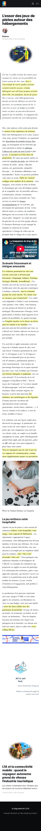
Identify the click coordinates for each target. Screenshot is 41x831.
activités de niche (17, 161)
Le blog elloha (17, 808)
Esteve (5, 36)
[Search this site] (33, 4)
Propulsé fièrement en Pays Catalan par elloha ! (20, 813)
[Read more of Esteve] (5, 30)
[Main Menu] (37, 3)
